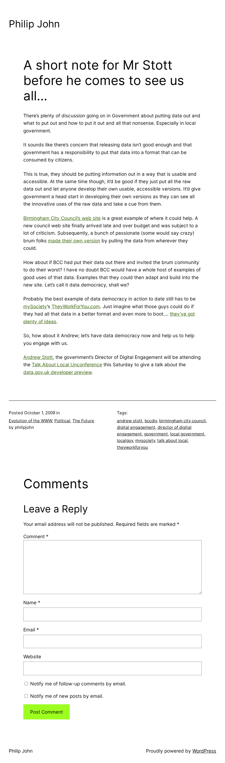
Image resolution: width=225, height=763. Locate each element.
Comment (36, 536)
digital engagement (136, 427)
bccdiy (151, 420)
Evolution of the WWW (30, 420)
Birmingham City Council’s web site (62, 218)
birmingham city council (182, 420)
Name (31, 602)
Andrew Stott (38, 357)
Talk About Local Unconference (67, 364)
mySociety (35, 306)
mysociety (145, 440)
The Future (83, 420)
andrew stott (129, 420)
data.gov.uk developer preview (57, 372)
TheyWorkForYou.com (76, 306)
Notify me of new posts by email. (66, 696)
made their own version (74, 240)
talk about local (172, 440)
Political (62, 420)
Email (31, 629)
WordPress (204, 751)
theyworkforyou (132, 447)
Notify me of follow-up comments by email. (78, 684)
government (156, 433)
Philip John (34, 24)
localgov (125, 440)
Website (32, 656)
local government (187, 433)
